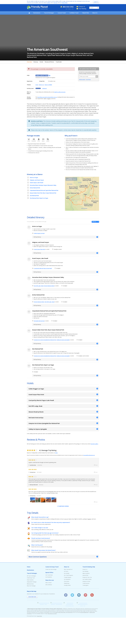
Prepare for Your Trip (87, 577)
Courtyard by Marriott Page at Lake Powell (43, 268)
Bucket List (41, 84)
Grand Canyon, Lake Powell (36, 182)
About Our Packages (31, 585)
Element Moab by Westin (49, 285)
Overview (29, 62)
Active (37, 84)
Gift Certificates (48, 584)
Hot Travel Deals (49, 575)
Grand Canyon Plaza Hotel (39, 249)
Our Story (66, 571)
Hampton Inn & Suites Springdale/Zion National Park (45, 339)
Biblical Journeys (30, 583)
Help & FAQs (85, 13)
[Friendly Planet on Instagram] (79, 594)
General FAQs (85, 575)
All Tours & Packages (31, 575)
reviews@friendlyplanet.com (89, 455)
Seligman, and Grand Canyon (37, 180)
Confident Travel (73, 13)
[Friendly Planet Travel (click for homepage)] (37, 8)
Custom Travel (62, 13)
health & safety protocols (59, 92)
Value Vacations (30, 579)
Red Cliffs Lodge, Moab (39, 285)
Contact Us (82, 6)
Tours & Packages (49, 13)
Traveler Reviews (67, 577)
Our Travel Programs (68, 575)
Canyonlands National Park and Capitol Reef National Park (44, 190)
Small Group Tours (31, 577)
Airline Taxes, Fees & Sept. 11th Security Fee (63, 612)
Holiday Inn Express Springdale (63, 339)
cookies (48, 2)
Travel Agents (85, 585)
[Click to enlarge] (82, 194)
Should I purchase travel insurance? (40, 538)
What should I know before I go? (40, 517)
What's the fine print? (37, 545)
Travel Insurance (86, 583)
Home (28, 567)
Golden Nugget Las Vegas (39, 233)
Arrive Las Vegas (34, 177)
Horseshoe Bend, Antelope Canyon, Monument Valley (43, 185)
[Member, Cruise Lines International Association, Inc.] (69, 605)
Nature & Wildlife (48, 84)
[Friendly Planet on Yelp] (92, 594)
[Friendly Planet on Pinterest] (85, 594)
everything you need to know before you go (47, 97)
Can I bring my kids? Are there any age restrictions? (45, 533)
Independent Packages (31, 581)
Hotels (41, 62)
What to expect (82, 79)
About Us (94, 13)
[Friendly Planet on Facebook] (66, 594)
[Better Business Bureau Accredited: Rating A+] (83, 605)
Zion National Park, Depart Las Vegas (39, 198)
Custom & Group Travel (51, 567)
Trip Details (59, 62)
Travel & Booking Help (89, 567)
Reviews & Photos (49, 62)
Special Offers (49, 572)
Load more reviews (63, 506)
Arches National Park (35, 188)
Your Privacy (88, 79)
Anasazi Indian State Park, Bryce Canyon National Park (43, 193)
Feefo (56, 452)
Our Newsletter (48, 577)
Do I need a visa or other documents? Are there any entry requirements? (50, 522)
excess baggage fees (84, 612)
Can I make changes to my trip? (39, 527)
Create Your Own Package (50, 569)
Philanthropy (66, 583)
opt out (55, 2)
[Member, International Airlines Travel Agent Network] (56, 604)
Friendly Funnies (67, 585)
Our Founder (66, 573)
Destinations (36, 13)
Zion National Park (34, 195)
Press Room (66, 581)
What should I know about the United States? (43, 550)
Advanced (44, 88)
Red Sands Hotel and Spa (39, 321)
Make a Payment (86, 573)
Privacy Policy (64, 2)
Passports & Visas (86, 581)
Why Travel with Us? (68, 569)
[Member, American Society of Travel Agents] (43, 604)
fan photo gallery (94, 443)
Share (96, 465)
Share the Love (49, 580)
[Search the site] (98, 8)
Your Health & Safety (87, 579)
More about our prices (52, 613)
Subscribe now (32, 596)
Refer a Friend (48, 582)
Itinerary (36, 62)
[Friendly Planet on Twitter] (72, 594)
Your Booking (82, 8)
